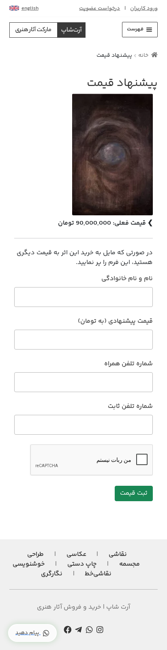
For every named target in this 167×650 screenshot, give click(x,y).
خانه (143, 55)
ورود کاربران (144, 8)
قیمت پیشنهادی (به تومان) (115, 321)
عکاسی (76, 554)
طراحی (35, 554)
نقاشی (118, 554)
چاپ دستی (81, 564)
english (30, 8)
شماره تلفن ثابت (130, 407)
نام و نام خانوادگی (127, 279)
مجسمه (129, 564)
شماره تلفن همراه (128, 364)
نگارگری (51, 574)
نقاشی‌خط (98, 574)
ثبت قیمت (134, 493)
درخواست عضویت (99, 8)
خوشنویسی (29, 564)
